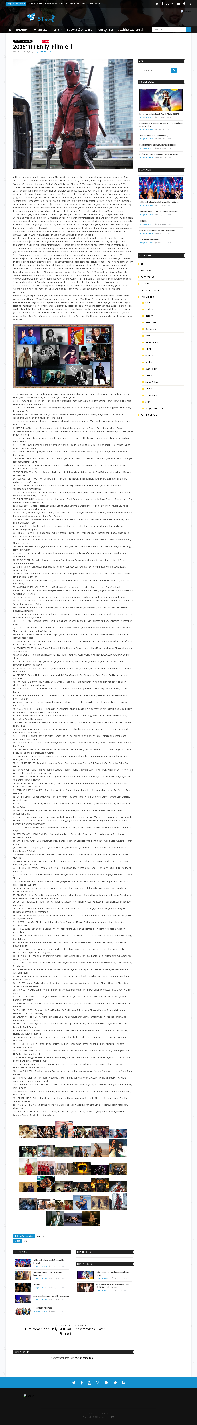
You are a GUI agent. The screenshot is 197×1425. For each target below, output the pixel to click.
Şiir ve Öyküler (152, 382)
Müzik (148, 349)
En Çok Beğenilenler (80, 29)
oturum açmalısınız (84, 1358)
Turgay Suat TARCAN (44, 51)
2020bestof (35, 4)
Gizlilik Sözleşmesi (130, 29)
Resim (148, 362)
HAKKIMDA (22, 29)
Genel (148, 302)
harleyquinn (73, 4)
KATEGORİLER (106, 29)
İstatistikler (151, 322)
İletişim (149, 316)
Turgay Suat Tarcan (154, 408)
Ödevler (149, 355)
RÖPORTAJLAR (40, 29)
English (149, 309)
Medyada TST (151, 342)
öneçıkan (95, 4)
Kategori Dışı (151, 329)
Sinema (40, 1236)
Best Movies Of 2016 (90, 1329)
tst (84, 4)
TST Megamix (152, 395)
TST (112, 1417)
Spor (147, 402)
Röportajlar (151, 369)
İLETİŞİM (58, 29)
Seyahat (149, 375)
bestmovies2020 (54, 4)
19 (126, 1278)
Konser (149, 335)
